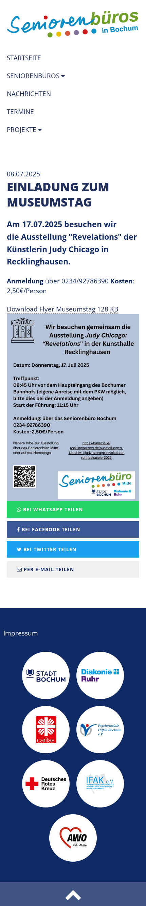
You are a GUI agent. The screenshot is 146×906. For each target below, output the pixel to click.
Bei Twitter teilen (49, 549)
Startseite (24, 57)
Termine (20, 111)
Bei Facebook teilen (50, 529)
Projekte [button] (22, 129)
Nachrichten (29, 93)
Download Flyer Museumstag (62, 309)
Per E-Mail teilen (48, 569)
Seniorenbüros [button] (34, 75)
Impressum (20, 633)
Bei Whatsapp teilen (52, 509)
